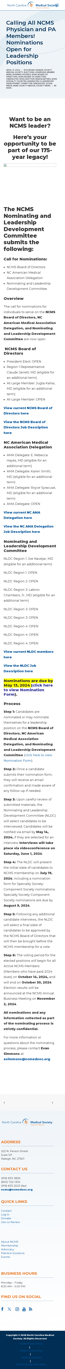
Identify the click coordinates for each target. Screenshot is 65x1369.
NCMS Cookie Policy (31, 1350)
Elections (29, 72)
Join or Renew (10, 1222)
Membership (9, 1245)
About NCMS (9, 1241)
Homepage (40, 72)
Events (5, 1257)
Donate (6, 1218)
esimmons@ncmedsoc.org (27, 1059)
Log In (5, 1214)
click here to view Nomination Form (28, 690)
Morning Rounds (22, 74)
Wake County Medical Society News (31, 86)
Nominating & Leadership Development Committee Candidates (30, 82)
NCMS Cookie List (31, 1357)
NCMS (9, 88)
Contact (6, 1210)
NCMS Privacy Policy (31, 1343)
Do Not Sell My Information (31, 1364)
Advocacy (7, 1249)
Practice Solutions (12, 1253)
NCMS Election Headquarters (35, 79)
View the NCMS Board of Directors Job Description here (26, 427)
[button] (2, 1310)
